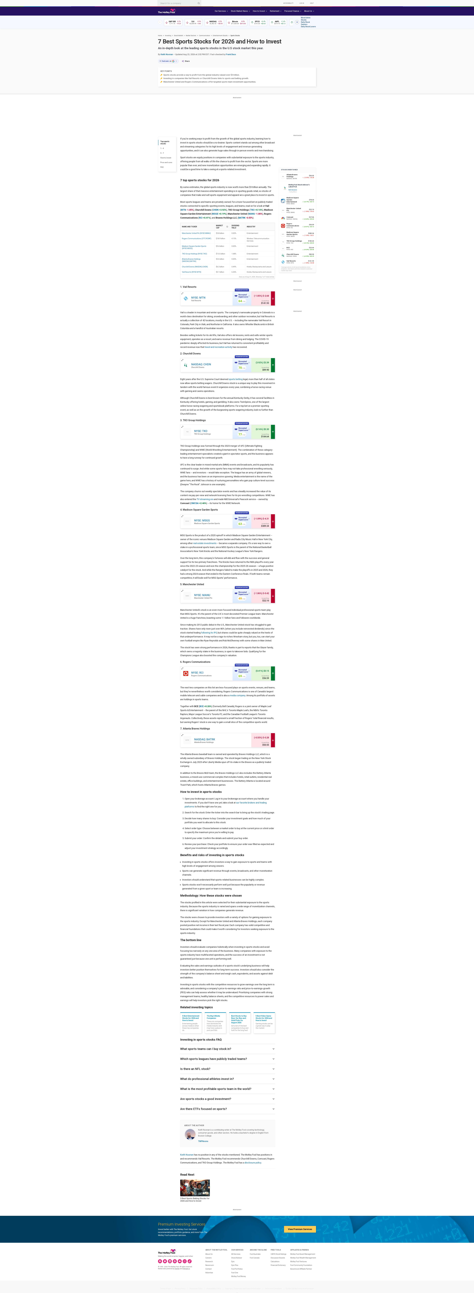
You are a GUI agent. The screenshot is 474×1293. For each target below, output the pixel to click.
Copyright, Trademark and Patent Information (243, 1253)
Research (209, 1226)
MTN (183, 174)
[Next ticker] (297, 22)
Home (160, 35)
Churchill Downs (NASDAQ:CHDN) (195, 231)
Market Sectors (191, 35)
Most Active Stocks (305, 19)
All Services (235, 1219)
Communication (204, 35)
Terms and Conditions (273, 1253)
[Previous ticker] (160, 22)
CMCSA (195, 468)
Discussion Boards (278, 1222)
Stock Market (178, 35)
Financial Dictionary (278, 1230)
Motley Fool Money (238, 1241)
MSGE (215, 178)
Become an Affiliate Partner (301, 1234)
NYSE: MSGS (202, 485)
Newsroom (209, 1230)
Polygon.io (186, 1233)
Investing (168, 35)
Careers (208, 1222)
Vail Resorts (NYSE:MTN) (191, 237)
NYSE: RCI (197, 637)
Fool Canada (254, 1222)
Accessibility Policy (214, 1253)
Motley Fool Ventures (298, 1226)
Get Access (292, 154)
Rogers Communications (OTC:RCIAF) (196, 203)
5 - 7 (162, 118)
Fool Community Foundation (301, 1230)
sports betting (236, 344)
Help (312, 3)
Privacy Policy (180, 1253)
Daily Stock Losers (308, 27)
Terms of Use (165, 1253)
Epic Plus (234, 1230)
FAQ (162, 132)
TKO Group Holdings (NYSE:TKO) (194, 218)
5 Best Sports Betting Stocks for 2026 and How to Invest (194, 1164)
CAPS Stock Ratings (278, 1219)
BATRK (241, 182)
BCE (202, 671)
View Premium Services (300, 1194)
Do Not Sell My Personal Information (300, 1253)
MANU (251, 178)
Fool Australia (255, 1219)
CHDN (216, 174)
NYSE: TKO (200, 395)
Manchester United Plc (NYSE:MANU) (196, 198)
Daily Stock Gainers (305, 23)
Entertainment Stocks (220, 35)
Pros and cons (166, 127)
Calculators (275, 1226)
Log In (301, 3)
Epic (233, 1226)
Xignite (177, 1233)
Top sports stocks (164, 107)
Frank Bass (231, 54)
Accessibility (288, 3)
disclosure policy (253, 1127)
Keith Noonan (167, 54)
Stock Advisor (236, 1222)
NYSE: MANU (202, 559)
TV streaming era (205, 464)
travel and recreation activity (218, 311)
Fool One (234, 1237)
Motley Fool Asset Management (302, 1219)
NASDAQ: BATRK (204, 704)
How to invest (165, 122)
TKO (252, 174)
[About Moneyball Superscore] (249, 260)
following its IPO (209, 597)
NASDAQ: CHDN (201, 329)
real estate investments (205, 508)
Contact (208, 1234)
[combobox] (179, 3)
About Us (209, 1219)
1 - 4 (162, 113)
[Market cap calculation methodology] (227, 191)
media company (237, 660)
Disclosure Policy (195, 1253)
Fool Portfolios (237, 1234)
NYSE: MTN (198, 262)
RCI (200, 182)
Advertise (209, 1237)
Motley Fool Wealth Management (303, 1222)
